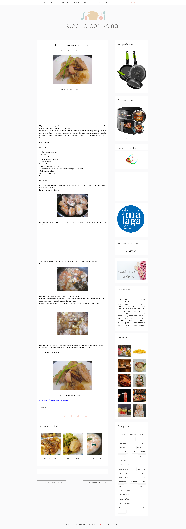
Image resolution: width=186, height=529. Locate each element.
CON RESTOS (140, 439)
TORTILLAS (141, 507)
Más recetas (80, 2)
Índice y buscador (100, 2)
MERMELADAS (123, 469)
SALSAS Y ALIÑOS (124, 503)
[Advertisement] (72, 108)
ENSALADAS (123, 447)
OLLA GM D (141, 469)
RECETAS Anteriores (52, 483)
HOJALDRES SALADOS (126, 464)
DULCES (142, 443)
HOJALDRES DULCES (126, 460)
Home (43, 2)
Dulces (54, 2)
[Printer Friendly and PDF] (86, 416)
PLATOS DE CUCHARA (138, 482)
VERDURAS (122, 512)
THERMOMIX (122, 507)
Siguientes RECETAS (97, 483)
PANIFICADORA (123, 477)
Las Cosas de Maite (112, 525)
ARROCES (122, 434)
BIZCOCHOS (132, 434)
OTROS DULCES (124, 473)
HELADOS (142, 456)
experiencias (123, 452)
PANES (143, 473)
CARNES (43, 407)
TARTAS (142, 503)
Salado (65, 2)
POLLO (52, 407)
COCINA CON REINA (80, 525)
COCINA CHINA (123, 439)
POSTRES (142, 486)
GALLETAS (122, 456)
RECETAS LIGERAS (125, 490)
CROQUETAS (123, 443)
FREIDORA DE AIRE (139, 452)
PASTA (143, 477)
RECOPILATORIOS (124, 495)
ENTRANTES (141, 447)
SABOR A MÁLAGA (124, 499)
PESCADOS (122, 482)
